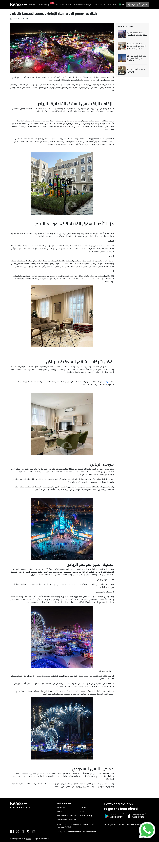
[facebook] (12, 831)
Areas (59, 811)
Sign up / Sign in (139, 4)
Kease (28, 838)
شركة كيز (105, 382)
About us (112, 4)
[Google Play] (114, 816)
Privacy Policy (86, 815)
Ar (123, 4)
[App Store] (136, 816)
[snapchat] (23, 831)
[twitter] (17, 831)
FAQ (82, 811)
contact (84, 807)
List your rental (63, 4)
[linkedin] (34, 831)
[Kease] (18, 4)
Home (32, 4)
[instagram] (28, 831)
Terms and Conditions (67, 815)
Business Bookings (82, 4)
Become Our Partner (66, 819)
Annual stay (45, 4)
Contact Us (99, 4)
